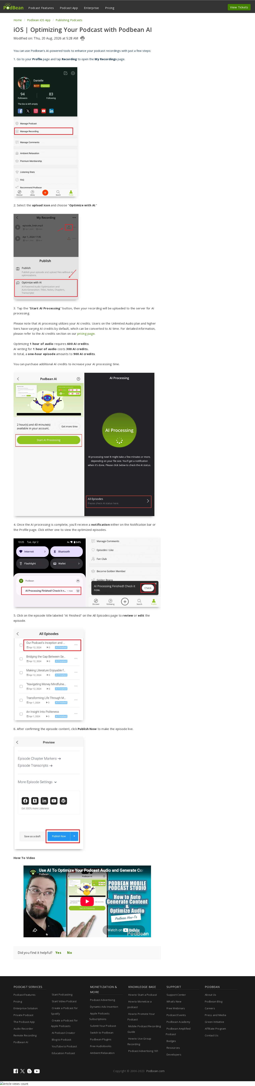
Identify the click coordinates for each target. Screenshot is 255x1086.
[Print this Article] (82, 38)
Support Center (176, 994)
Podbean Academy (178, 1022)
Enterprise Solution (26, 1008)
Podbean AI (21, 1042)
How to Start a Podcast (142, 994)
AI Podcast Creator (63, 1033)
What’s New (174, 1001)
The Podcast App (24, 1022)
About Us (210, 994)
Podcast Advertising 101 (143, 1051)
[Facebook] (16, 1072)
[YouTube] (36, 1072)
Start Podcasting (62, 994)
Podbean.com (155, 1071)
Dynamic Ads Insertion (104, 1006)
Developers (174, 1054)
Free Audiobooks (100, 1046)
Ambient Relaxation (102, 1053)
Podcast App (69, 8)
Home (18, 20)
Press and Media (215, 1015)
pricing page (86, 333)
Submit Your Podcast (103, 1026)
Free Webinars (176, 1008)
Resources (173, 1048)
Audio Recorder (23, 1028)
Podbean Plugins (100, 1039)
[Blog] (29, 1072)
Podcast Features (41, 8)
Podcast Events (176, 1015)
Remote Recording (25, 1035)
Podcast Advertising (102, 1000)
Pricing (110, 8)
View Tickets (239, 7)
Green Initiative (214, 1022)
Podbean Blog (213, 1001)
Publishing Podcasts (69, 20)
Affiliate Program (215, 1028)
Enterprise (91, 8)
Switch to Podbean (102, 1032)
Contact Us (211, 1035)
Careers (210, 1008)
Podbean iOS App (38, 20)
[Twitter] (23, 1072)
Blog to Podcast (61, 1039)
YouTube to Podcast (64, 1046)
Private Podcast (23, 1015)
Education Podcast (63, 1053)
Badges (171, 1041)
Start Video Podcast (64, 1001)
